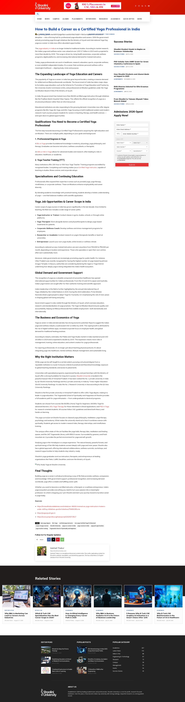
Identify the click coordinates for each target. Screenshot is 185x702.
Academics (91, 34)
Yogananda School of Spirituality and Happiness (63, 528)
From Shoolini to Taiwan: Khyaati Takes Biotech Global (131, 100)
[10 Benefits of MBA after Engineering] (82, 670)
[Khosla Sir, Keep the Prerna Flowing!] (46, 649)
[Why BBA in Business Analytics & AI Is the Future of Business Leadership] (108, 596)
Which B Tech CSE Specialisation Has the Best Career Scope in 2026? (46, 615)
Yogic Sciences (110, 34)
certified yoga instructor (66, 523)
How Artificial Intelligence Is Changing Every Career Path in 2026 (77, 615)
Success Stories (119, 54)
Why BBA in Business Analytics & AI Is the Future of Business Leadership (107, 615)
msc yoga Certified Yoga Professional (85, 523)
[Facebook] (136, 6)
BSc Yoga (54, 523)
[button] (38, 14)
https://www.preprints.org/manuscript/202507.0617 (56, 517)
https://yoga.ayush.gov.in (46, 513)
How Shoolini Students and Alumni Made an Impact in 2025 (131, 75)
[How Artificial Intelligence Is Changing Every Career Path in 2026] (77, 596)
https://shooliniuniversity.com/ (58, 551)
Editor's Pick (100, 34)
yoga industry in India (46, 48)
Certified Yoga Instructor (88, 167)
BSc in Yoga (41, 144)
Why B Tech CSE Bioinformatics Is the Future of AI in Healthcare (168, 615)
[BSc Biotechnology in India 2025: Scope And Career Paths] (82, 649)
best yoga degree (45, 523)
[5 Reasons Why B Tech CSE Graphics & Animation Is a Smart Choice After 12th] (138, 596)
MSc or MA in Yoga (45, 152)
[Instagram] (139, 6)
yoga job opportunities (97, 526)
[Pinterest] (58, 539)
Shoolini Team (9, 620)
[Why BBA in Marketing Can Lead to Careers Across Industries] (16, 596)
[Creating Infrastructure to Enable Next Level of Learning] (46, 670)
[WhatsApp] (62, 539)
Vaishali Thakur (45, 34)
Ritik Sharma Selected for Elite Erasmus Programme (131, 87)
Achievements (118, 79)
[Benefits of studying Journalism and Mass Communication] (82, 660)
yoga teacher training (42, 528)
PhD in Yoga (104, 406)
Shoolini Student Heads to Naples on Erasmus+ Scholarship (129, 50)
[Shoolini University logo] (49, 6)
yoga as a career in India (69, 526)
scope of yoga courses (42, 526)
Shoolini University (83, 376)
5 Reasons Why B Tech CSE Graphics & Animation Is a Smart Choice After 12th (138, 615)
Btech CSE (38, 610)
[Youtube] (149, 6)
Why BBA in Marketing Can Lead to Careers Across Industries (16, 615)
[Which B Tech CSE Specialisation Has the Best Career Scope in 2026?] (47, 596)
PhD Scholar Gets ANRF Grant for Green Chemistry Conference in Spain (131, 63)
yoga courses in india (83, 526)
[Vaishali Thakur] (36, 34)
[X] (145, 6)
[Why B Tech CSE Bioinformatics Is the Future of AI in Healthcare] (168, 596)
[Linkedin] (142, 6)
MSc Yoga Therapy (57, 406)
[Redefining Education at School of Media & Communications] (46, 660)
